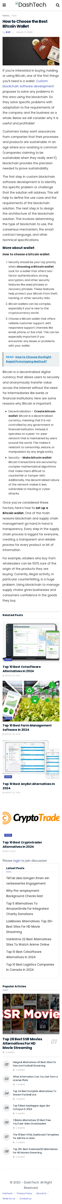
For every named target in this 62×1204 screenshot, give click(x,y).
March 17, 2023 (25, 32)
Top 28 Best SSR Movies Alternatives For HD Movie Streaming (22, 1043)
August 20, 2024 (12, 675)
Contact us (25, 1198)
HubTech (8, 1193)
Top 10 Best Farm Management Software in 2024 (27, 727)
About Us (41, 1193)
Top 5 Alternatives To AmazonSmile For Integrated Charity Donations (27, 908)
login (16, 861)
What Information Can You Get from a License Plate (35, 1078)
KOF (8, 32)
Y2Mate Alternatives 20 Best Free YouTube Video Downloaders (32, 1121)
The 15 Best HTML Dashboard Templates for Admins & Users (36, 1136)
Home (6, 15)
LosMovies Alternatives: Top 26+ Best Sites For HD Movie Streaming (29, 926)
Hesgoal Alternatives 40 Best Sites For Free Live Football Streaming (34, 1063)
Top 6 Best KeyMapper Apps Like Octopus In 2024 (31, 1107)
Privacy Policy (24, 1193)
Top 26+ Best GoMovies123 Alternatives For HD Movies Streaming (35, 1150)
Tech (14, 15)
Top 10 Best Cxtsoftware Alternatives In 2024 (22, 669)
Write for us (9, 1198)
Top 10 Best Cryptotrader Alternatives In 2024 (22, 844)
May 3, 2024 (9, 851)
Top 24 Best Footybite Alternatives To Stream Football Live (34, 1092)
